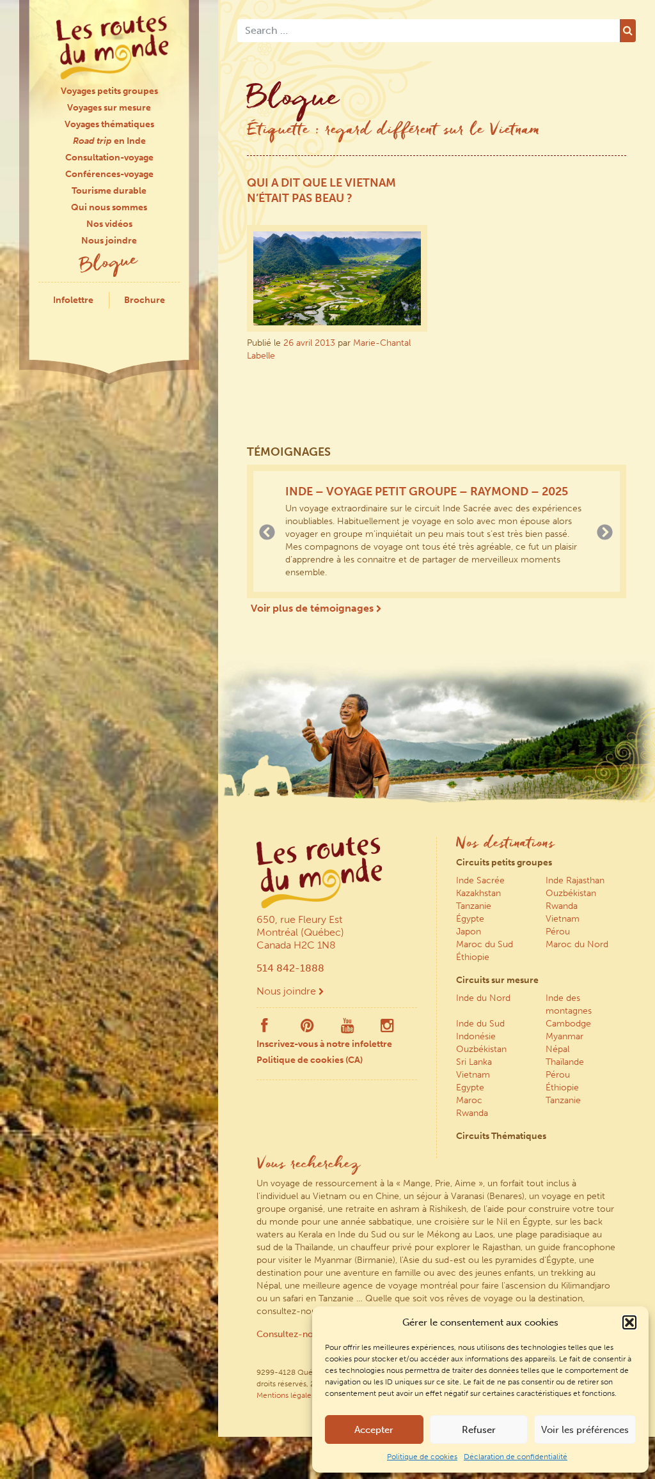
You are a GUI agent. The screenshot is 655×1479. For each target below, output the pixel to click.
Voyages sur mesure (109, 107)
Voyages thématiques (109, 124)
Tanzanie (473, 906)
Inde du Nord (483, 998)
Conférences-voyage (109, 174)
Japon (468, 931)
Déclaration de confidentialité (515, 1456)
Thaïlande (565, 1062)
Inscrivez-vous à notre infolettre (324, 1044)
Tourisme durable (109, 190)
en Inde (109, 141)
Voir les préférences (585, 1430)
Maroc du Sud (484, 944)
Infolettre (73, 300)
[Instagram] (387, 1028)
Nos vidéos (109, 224)
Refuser (479, 1430)
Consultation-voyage (109, 157)
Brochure (144, 300)
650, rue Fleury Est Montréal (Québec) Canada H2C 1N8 (300, 932)
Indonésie (476, 1036)
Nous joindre (109, 240)
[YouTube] (347, 1028)
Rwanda (562, 906)
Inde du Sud (480, 1023)
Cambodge (568, 1023)
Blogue (109, 264)
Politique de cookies (422, 1456)
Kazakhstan (478, 893)
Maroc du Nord (577, 944)
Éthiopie (472, 957)
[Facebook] (264, 1028)
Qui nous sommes (109, 207)
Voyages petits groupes (109, 91)
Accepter (373, 1430)
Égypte (470, 918)
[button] (629, 1322)
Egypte (470, 1087)
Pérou (558, 931)
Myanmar (564, 1036)
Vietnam (563, 918)
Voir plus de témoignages (313, 608)
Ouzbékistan (571, 893)
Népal (557, 1049)
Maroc (469, 1100)
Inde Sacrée (480, 880)
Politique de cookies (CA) (309, 1060)
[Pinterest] (307, 1028)
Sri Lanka (474, 1062)
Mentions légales (285, 1395)
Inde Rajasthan (575, 880)
